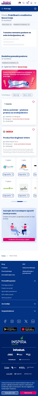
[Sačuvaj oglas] (33, 101)
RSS (24, 264)
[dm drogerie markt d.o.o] (18, 168)
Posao (4, 256)
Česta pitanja (7, 271)
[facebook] (5, 321)
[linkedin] (33, 321)
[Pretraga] (24, 3)
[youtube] (19, 321)
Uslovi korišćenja (29, 268)
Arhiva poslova (6, 298)
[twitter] (26, 321)
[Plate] (27, 3)
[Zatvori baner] (34, 72)
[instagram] (12, 321)
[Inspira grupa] (18, 189)
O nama (4, 268)
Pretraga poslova (7, 285)
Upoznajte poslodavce (9, 291)
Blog (3, 264)
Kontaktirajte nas (8, 275)
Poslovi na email (7, 288)
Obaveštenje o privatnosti (28, 272)
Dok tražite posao (7, 295)
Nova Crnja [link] (13, 256)
